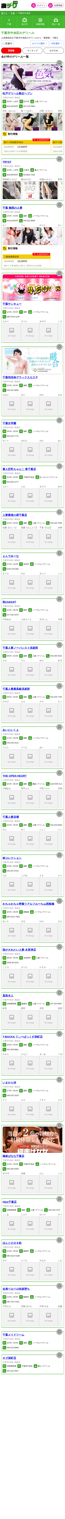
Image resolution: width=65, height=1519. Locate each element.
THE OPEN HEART (15, 775)
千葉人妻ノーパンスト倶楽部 (20, 647)
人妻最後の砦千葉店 (15, 514)
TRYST (7, 161)
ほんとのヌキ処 (12, 1242)
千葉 (13, 13)
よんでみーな (11, 556)
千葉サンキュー (12, 303)
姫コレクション (12, 857)
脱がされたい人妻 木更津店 (19, 949)
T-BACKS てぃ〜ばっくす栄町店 (23, 1036)
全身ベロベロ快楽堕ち (16, 1288)
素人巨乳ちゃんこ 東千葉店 (19, 469)
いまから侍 (9, 1082)
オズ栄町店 (9, 1357)
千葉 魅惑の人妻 (12, 207)
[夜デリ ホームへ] (9, 5)
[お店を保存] (59, 63)
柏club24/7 (9, 601)
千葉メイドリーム (13, 1334)
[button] (32, 77)
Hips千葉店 (10, 1201)
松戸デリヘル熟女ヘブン (17, 93)
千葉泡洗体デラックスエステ (20, 377)
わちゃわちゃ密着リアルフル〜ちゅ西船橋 (28, 903)
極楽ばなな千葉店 (13, 1156)
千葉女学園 (9, 423)
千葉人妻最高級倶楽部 (16, 688)
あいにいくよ (11, 729)
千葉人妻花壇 (11, 816)
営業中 (8, 43)
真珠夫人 (8, 995)
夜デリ (4, 13)
